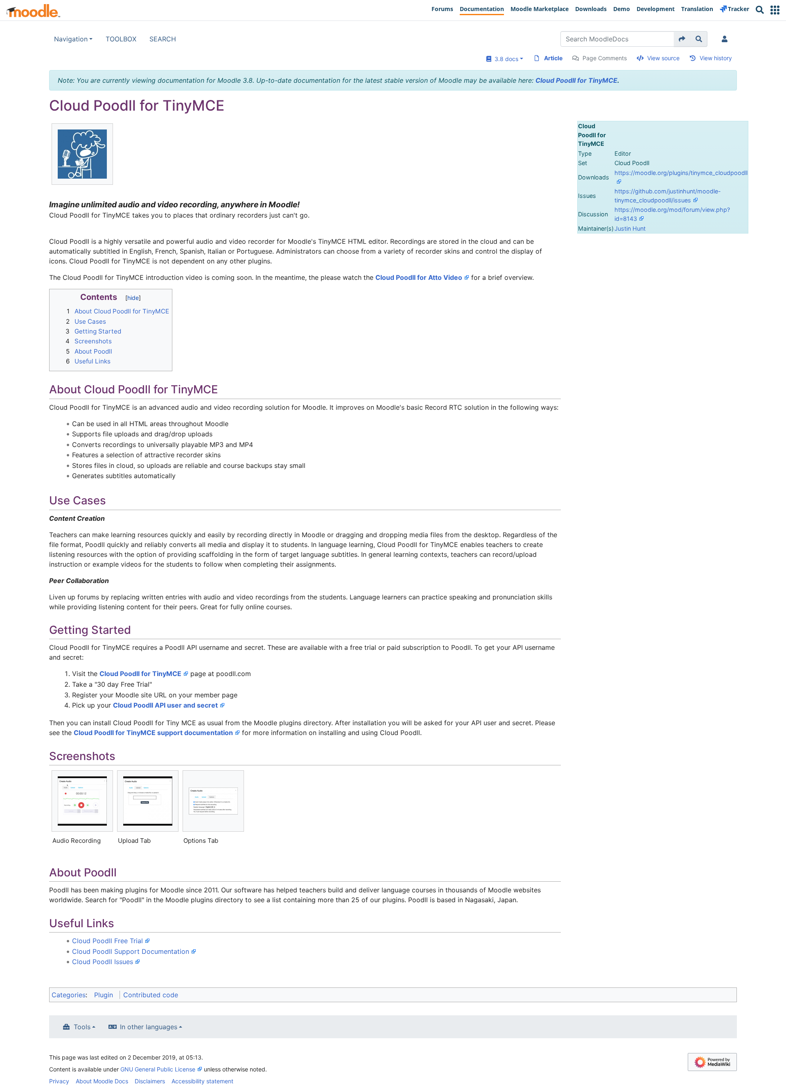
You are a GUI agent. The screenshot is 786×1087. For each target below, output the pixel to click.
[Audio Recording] (82, 801)
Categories (69, 995)
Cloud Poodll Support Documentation (130, 951)
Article (553, 57)
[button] (775, 10)
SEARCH (162, 39)
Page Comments (605, 57)
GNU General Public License (157, 1069)
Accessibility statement (202, 1081)
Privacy (59, 1081)
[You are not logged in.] (726, 39)
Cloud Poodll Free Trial (107, 941)
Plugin (103, 995)
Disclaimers (150, 1081)
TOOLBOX (121, 39)
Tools (82, 1027)
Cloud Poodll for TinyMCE (576, 80)
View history (716, 57)
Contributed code (150, 995)
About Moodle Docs (102, 1081)
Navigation (71, 39)
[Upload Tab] (147, 801)
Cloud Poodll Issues (102, 962)
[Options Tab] (213, 801)
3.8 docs (504, 58)
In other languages (148, 1027)
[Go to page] (682, 39)
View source (663, 57)
